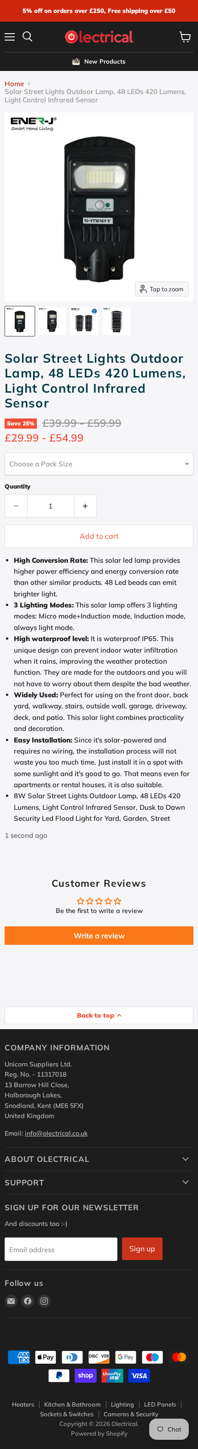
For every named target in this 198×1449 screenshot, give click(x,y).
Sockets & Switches (66, 1414)
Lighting (122, 1404)
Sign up (142, 1248)
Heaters (23, 1404)
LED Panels (160, 1404)
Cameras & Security (131, 1414)
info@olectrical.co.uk (56, 1133)
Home (14, 84)
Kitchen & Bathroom (72, 1404)
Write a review (99, 935)
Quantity (17, 486)
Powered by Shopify (99, 1433)
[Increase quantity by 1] (86, 506)
